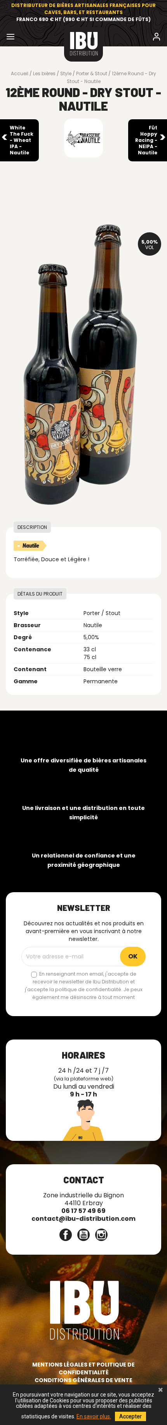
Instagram (101, 1235)
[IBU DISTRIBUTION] (83, 44)
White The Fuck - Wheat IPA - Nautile (21, 140)
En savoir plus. (94, 1416)
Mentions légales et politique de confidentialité (83, 1368)
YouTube (83, 1235)
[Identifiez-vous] (156, 38)
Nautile (31, 545)
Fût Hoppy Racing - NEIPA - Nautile (146, 140)
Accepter (130, 1416)
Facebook (65, 1235)
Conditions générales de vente (83, 1380)
